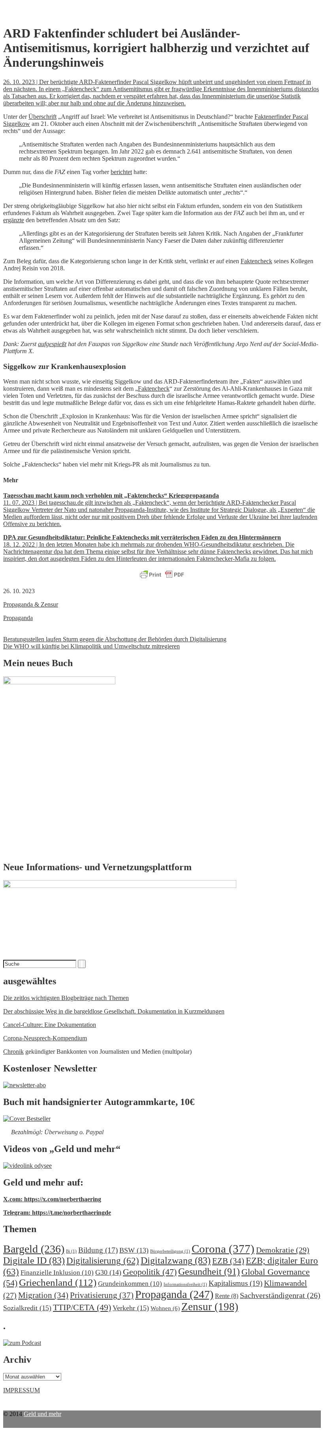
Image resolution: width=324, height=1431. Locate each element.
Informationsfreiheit (185, 1284)
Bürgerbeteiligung (170, 1251)
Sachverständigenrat (280, 1295)
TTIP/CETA (82, 1307)
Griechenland (57, 1282)
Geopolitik (150, 1272)
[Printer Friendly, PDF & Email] (162, 575)
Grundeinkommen (130, 1283)
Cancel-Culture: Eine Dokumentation (49, 1024)
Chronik (13, 1051)
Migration (43, 1295)
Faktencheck (256, 261)
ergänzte (13, 220)
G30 (108, 1272)
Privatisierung (102, 1295)
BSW (134, 1250)
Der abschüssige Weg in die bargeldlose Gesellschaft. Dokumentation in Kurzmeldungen (113, 1011)
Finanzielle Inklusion (57, 1272)
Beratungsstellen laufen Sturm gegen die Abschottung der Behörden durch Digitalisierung (114, 639)
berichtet (121, 172)
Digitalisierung (102, 1261)
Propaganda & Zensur (30, 604)
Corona (223, 1248)
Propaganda (18, 617)
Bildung (98, 1250)
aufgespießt (52, 344)
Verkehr (131, 1308)
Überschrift (42, 116)
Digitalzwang (176, 1260)
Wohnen (165, 1308)
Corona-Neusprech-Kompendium (45, 1038)
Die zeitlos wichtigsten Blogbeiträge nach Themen (66, 998)
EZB (228, 1261)
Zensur (209, 1307)
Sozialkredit (27, 1308)
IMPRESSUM (21, 1390)
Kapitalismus (235, 1283)
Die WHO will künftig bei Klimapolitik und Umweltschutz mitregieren (91, 646)
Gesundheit (209, 1271)
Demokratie (282, 1250)
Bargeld (33, 1249)
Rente (226, 1295)
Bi (71, 1251)
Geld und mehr (42, 1413)
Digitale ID (34, 1260)
